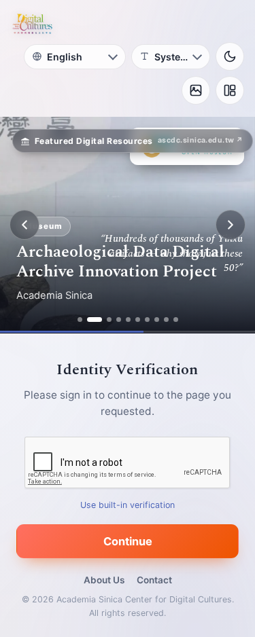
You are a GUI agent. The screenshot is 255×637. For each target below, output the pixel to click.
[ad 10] (175, 319)
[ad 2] (94, 319)
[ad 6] (137, 319)
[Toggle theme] (230, 56)
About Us (104, 580)
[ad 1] (80, 319)
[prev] (24, 225)
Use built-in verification (127, 505)
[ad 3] (109, 319)
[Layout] (230, 90)
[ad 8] (156, 319)
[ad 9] (166, 319)
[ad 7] (147, 319)
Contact (154, 580)
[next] (230, 225)
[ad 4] (118, 319)
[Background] (196, 90)
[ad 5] (128, 319)
